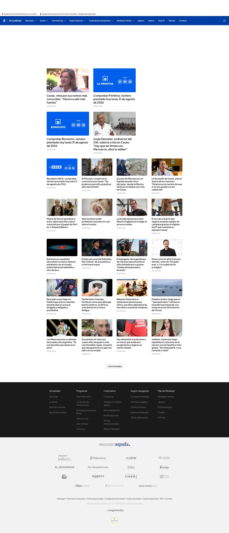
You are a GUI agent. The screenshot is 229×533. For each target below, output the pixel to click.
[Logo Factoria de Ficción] (98, 467)
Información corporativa (76, 499)
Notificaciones (111, 415)
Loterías (53, 401)
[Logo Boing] (131, 467)
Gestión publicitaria (150, 499)
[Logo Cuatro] (131, 458)
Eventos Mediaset (140, 412)
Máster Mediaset (112, 429)
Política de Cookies (134, 499)
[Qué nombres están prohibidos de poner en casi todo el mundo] (97, 207)
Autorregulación (112, 410)
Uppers (161, 401)
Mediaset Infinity (166, 396)
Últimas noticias (57, 407)
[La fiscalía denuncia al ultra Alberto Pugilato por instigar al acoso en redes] (132, 207)
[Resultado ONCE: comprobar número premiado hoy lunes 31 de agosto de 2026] (62, 167)
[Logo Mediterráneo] (147, 486)
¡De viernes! (82, 423)
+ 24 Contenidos (114, 366)
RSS (161, 499)
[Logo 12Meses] (164, 476)
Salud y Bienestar (139, 417)
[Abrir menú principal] (224, 20)
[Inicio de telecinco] (4, 20)
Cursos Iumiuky (138, 407)
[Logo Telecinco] (98, 458)
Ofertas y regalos (139, 401)
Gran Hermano (83, 396)
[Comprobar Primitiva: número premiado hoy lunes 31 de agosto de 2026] (114, 80)
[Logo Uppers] (98, 476)
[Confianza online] (114, 523)
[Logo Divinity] (164, 458)
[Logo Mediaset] (114, 446)
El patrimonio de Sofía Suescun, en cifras (20, 14)
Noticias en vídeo (58, 412)
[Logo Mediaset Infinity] (64, 458)
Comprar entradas (140, 396)
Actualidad (15, 20)
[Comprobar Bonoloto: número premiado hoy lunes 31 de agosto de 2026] (68, 124)
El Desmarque (165, 407)
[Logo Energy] (164, 467)
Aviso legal (61, 499)
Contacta (108, 396)
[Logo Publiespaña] (114, 486)
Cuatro (161, 412)
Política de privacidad (95, 499)
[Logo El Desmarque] (64, 467)
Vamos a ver (82, 418)
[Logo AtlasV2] (81, 485)
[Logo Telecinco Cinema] (131, 476)
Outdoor (80, 429)
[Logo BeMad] (64, 476)
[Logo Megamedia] (115, 510)
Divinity (161, 417)
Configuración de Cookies (115, 499)
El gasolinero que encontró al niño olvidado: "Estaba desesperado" (69, 14)
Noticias (53, 396)
